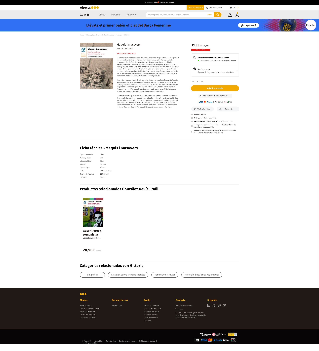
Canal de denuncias (151, 317)
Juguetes (131, 14)
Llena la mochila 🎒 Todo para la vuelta (159, 2)
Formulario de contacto (184, 305)
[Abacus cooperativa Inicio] (90, 8)
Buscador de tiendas (87, 311)
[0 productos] (237, 16)
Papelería (115, 14)
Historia (126, 35)
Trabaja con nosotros (87, 314)
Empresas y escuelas (87, 317)
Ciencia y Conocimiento (94, 35)
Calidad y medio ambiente (89, 308)
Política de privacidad (151, 311)
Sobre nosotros (85, 305)
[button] (230, 15)
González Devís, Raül (125, 48)
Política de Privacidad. (187, 317)
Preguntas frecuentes (151, 305)
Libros (102, 14)
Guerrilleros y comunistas (92, 232)
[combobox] (172, 14)
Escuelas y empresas (195, 7)
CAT (234, 8)
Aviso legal (148, 320)
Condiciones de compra (152, 308)
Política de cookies (150, 314)
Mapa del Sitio (111, 341)
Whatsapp (179, 309)
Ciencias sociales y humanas (113, 35)
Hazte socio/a (117, 305)
